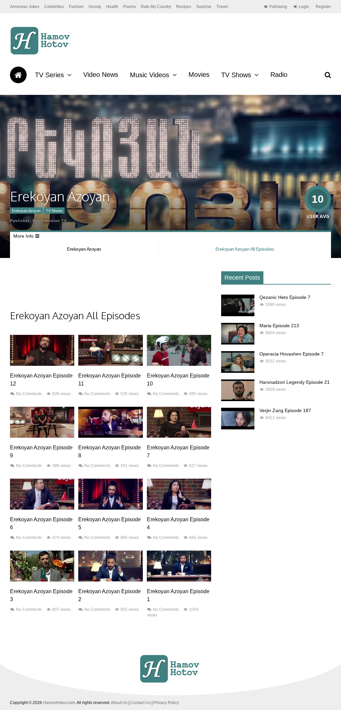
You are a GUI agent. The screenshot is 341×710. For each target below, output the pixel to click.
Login (304, 7)
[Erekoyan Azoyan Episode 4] (179, 508)
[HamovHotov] (41, 53)
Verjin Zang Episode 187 (285, 410)
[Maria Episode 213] (237, 343)
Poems (129, 6)
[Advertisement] (131, 289)
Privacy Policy (166, 702)
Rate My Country (156, 6)
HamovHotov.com (59, 702)
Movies (198, 74)
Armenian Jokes (24, 6)
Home (18, 75)
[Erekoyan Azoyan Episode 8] (110, 436)
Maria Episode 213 (279, 325)
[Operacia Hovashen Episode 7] (237, 371)
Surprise (203, 6)
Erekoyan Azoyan (26, 211)
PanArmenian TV (50, 221)
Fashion (76, 6)
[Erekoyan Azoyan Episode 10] (179, 364)
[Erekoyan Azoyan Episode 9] (42, 436)
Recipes (183, 6)
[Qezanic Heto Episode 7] (237, 314)
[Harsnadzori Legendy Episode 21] (237, 399)
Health (112, 6)
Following (278, 7)
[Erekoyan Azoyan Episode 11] (110, 364)
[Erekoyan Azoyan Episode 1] (179, 580)
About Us (119, 702)
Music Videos (149, 75)
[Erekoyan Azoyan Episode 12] (42, 364)
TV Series (49, 75)
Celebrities (54, 6)
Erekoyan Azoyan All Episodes (244, 249)
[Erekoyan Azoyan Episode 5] (110, 508)
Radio (278, 74)
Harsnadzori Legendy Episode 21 (294, 382)
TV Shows (236, 75)
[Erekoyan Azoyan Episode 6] (42, 508)
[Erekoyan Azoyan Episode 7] (179, 436)
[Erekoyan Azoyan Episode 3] (42, 580)
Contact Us (141, 702)
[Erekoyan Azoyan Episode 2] (110, 580)
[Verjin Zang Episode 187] (237, 427)
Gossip (95, 6)
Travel (222, 6)
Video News (100, 74)
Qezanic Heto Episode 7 (284, 297)
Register (323, 7)
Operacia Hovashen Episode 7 (291, 353)
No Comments (29, 393)
